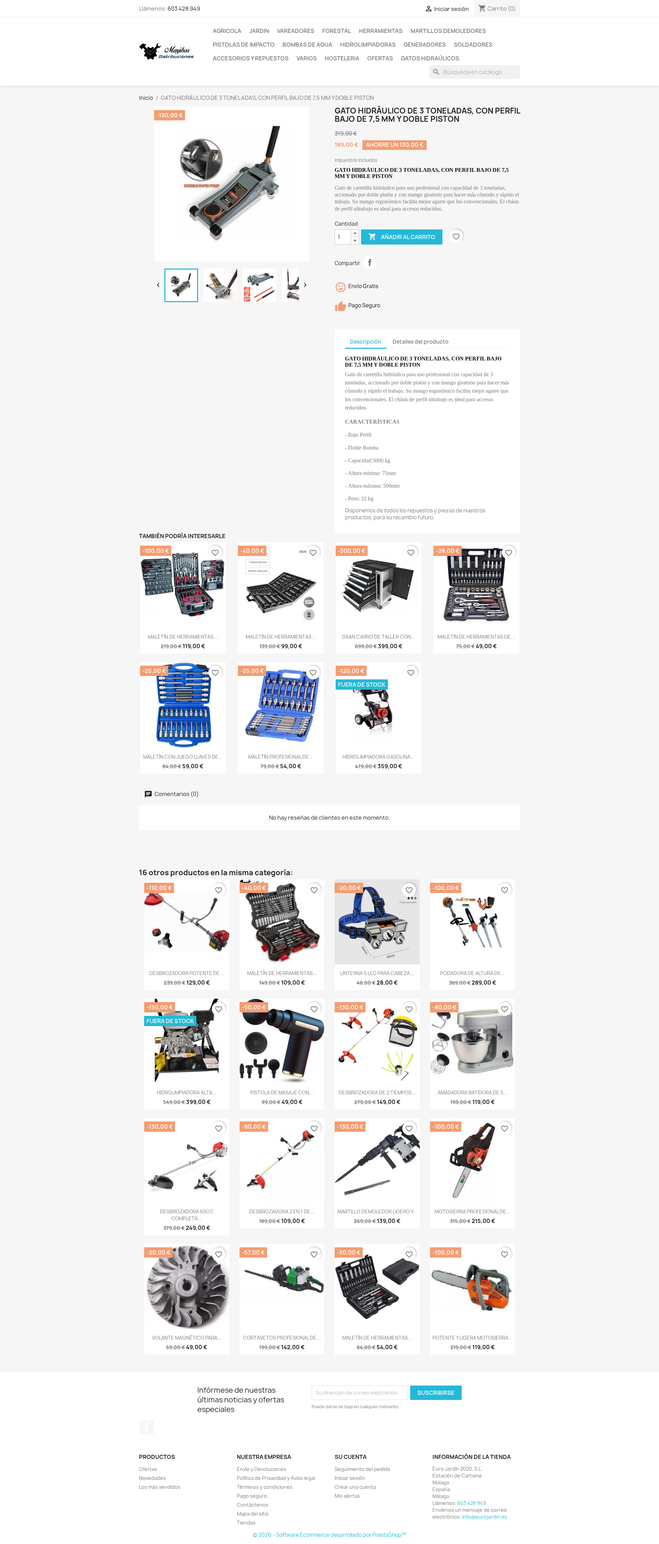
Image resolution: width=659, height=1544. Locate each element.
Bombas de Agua (307, 44)
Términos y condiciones (264, 1487)
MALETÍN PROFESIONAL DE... (280, 756)
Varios (307, 58)
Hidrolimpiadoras (368, 44)
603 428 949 (183, 8)
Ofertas (380, 58)
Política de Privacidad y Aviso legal (276, 1478)
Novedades (152, 1478)
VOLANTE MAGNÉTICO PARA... (186, 1337)
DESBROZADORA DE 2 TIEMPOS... (377, 1092)
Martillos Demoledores (448, 31)
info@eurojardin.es (484, 1516)
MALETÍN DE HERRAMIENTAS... (183, 636)
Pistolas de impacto (244, 44)
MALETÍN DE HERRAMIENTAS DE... (476, 636)
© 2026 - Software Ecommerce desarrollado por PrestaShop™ (329, 1535)
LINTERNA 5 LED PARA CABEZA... (377, 973)
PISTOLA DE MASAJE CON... (281, 1092)
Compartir (370, 262)
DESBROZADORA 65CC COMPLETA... (186, 1215)
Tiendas (246, 1522)
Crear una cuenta (355, 1487)
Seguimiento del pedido (362, 1469)
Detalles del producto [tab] (421, 341)
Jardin (259, 31)
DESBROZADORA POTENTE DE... (186, 973)
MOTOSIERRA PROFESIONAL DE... (472, 1211)
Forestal (336, 31)
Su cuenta (351, 1457)
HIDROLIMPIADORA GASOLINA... (378, 756)
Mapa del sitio (253, 1513)
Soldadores (473, 44)
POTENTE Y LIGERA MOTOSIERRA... (472, 1337)
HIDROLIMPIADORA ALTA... (186, 1092)
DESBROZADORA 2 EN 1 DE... (281, 1211)
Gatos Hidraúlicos (430, 58)
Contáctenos (252, 1504)
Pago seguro (252, 1496)
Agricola (227, 31)
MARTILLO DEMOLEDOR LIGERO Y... (377, 1211)
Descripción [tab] (365, 341)
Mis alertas (347, 1496)
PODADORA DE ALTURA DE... (472, 973)
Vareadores (295, 31)
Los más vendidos (160, 1487)
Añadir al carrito (401, 237)
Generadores (425, 44)
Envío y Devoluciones (261, 1469)
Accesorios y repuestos (251, 58)
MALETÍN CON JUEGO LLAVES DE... (182, 756)
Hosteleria (342, 58)
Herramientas (381, 31)
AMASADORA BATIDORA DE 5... (472, 1092)
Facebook (146, 1427)
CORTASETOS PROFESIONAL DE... (282, 1337)
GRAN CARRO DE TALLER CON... (378, 636)
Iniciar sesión (350, 1478)
